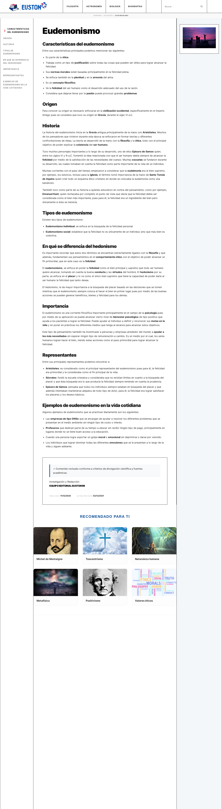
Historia (8, 44)
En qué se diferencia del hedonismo (16, 61)
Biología (115, 6)
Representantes (13, 75)
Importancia (11, 69)
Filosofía (73, 6)
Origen (7, 38)
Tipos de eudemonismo (11, 52)
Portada (98, 15)
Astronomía (94, 6)
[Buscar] (201, 6)
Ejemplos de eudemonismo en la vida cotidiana (15, 84)
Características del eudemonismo (18, 30)
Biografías (135, 6)
